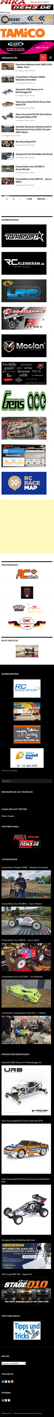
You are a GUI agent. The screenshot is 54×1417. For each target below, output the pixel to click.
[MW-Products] (24, 345)
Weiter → (42, 199)
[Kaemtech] (24, 373)
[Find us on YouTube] (12, 1381)
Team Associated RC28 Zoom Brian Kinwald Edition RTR (34, 115)
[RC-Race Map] (24, 483)
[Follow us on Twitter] (6, 1381)
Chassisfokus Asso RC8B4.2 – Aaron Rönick (22, 903)
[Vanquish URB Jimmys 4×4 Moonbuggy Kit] (26, 1090)
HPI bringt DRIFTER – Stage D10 (17, 1274)
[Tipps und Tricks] (27, 1330)
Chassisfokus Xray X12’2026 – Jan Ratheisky (22, 976)
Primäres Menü (50, 57)
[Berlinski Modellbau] (27, 19)
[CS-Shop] (24, 290)
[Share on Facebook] (3, 1400)
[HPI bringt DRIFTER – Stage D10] (26, 1291)
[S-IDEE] (27, 46)
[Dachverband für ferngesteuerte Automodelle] (27, 623)
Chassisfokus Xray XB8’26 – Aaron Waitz (20, 940)
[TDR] (27, 734)
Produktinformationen (15, 1054)
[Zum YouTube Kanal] (27, 840)
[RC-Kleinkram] (24, 263)
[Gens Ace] (24, 400)
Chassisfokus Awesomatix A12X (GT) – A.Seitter (24, 1013)
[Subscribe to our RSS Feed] (9, 1381)
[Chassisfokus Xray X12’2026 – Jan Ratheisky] (26, 993)
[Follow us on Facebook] (3, 1381)
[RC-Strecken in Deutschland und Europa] (35, 607)
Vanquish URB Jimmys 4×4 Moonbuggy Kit (29, 90)
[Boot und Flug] (27, 651)
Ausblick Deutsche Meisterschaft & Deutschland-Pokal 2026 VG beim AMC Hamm (34, 129)
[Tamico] (22, 32)
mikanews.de (9, 57)
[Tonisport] (24, 235)
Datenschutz (7, 1413)
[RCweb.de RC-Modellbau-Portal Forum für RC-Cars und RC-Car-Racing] (27, 575)
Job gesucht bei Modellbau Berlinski (34, 154)
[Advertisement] (27, 526)
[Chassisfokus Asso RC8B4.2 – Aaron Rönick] (26, 921)
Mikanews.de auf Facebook (17, 792)
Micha (32, 70)
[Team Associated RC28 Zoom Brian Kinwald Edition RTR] (26, 1210)
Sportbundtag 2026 (26, 141)
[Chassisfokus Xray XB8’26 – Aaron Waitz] (26, 957)
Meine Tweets (8, 816)
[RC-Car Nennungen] (24, 455)
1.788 (29, 199)
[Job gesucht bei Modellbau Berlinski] (26, 1256)
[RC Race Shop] (27, 688)
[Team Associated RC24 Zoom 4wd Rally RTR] (26, 1149)
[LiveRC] (27, 592)
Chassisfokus (9, 859)
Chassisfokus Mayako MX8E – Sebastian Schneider (31, 78)
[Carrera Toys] (24, 428)
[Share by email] (9, 1400)
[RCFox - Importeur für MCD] (27, 711)
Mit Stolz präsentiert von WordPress (28, 1413)
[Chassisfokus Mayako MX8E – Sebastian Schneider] (26, 884)
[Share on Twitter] (6, 1400)
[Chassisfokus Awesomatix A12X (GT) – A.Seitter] (26, 1030)
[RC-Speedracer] (19, 607)
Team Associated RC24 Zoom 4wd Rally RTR (22, 1120)
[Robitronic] (24, 318)
